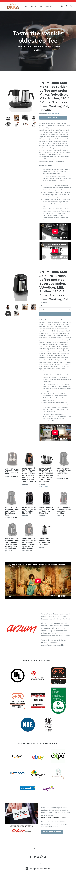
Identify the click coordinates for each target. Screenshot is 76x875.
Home (27, 6)
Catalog (34, 6)
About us (48, 6)
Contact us (38, 849)
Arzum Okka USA (40, 864)
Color (41, 306)
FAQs (41, 6)
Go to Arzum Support (52, 832)
